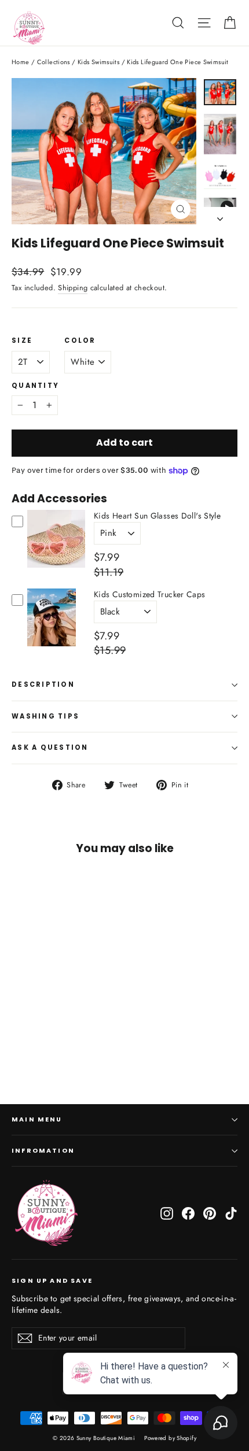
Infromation (43, 1150)
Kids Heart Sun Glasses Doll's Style (157, 515)
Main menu (37, 1119)
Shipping (72, 287)
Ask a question (50, 747)
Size (22, 341)
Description (43, 684)
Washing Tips (45, 716)
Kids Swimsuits (98, 61)
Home (21, 61)
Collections (53, 61)
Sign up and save (52, 1280)
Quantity (35, 386)
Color (80, 341)
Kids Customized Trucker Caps (150, 594)
